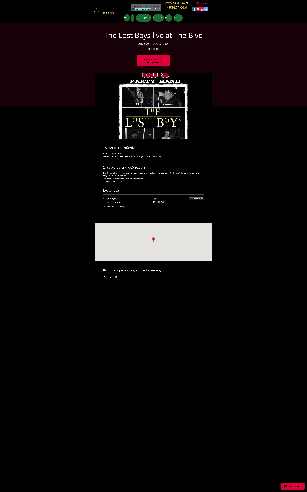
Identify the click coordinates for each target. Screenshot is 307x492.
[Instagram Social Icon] (202, 9)
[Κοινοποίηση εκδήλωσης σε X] (110, 277)
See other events (153, 62)
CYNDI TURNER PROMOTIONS (177, 5)
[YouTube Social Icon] (198, 9)
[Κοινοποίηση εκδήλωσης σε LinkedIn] (116, 277)
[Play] (133, 9)
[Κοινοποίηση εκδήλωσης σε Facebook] (104, 277)
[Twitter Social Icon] (206, 9)
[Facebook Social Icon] (194, 9)
